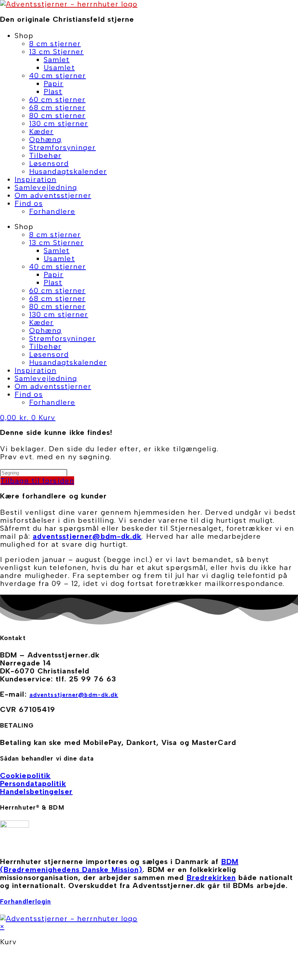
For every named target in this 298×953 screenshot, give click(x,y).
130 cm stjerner (58, 123)
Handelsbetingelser (36, 791)
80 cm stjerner (57, 115)
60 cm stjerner (57, 99)
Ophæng (45, 139)
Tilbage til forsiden (37, 480)
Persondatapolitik (33, 783)
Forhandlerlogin (25, 901)
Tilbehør (45, 155)
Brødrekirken (211, 877)
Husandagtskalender (68, 171)
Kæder (41, 131)
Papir (54, 83)
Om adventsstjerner (53, 195)
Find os (29, 203)
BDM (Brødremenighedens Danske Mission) (119, 865)
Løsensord (49, 163)
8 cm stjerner (55, 43)
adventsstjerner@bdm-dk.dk (87, 536)
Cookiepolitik (25, 775)
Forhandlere (52, 211)
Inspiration (35, 179)
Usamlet (59, 67)
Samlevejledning (46, 187)
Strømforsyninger (62, 147)
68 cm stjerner (57, 107)
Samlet (57, 59)
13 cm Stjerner (56, 51)
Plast (53, 91)
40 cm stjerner (57, 75)
